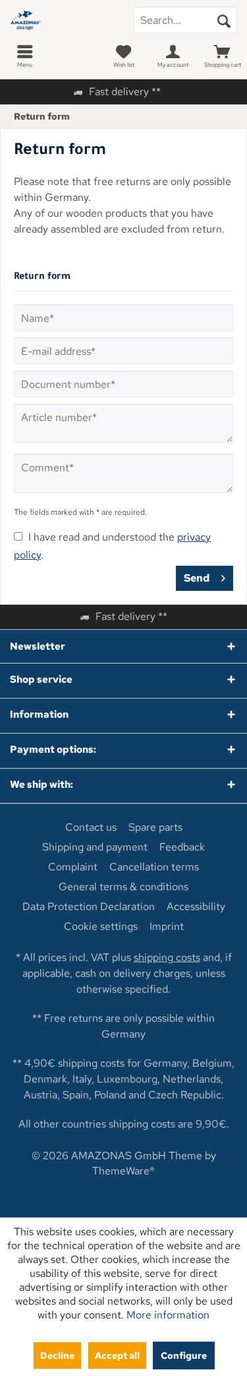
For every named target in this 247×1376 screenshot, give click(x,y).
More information (167, 1315)
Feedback (182, 847)
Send (196, 578)
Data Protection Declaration (88, 906)
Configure (184, 1355)
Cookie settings (101, 926)
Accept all (117, 1355)
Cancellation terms (154, 867)
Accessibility (196, 906)
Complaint (72, 867)
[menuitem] (24, 56)
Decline (57, 1355)
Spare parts (155, 827)
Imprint (167, 926)
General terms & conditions (123, 887)
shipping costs (167, 957)
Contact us (91, 827)
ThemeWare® (123, 1171)
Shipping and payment (95, 847)
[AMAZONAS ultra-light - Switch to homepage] (62, 20)
